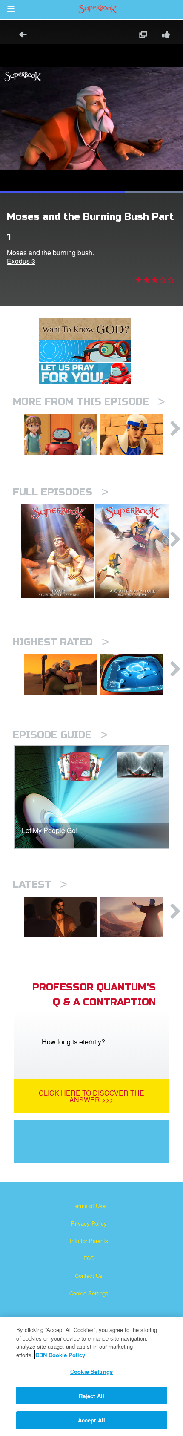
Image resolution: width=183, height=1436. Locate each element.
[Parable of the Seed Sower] (136, 674)
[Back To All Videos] (20, 35)
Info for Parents (89, 1241)
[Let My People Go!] (60, 434)
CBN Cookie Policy (60, 1355)
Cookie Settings (89, 1293)
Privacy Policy (89, 1223)
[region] (91, 1376)
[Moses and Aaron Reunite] (60, 674)
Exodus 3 (21, 261)
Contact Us (89, 1276)
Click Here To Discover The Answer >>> (91, 1096)
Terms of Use (89, 1206)
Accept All (91, 1420)
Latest (40, 884)
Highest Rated (61, 642)
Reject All (91, 1396)
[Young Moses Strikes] (136, 434)
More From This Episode (89, 401)
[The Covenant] (136, 917)
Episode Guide (60, 735)
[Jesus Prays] (60, 917)
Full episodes (61, 492)
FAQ (88, 1258)
